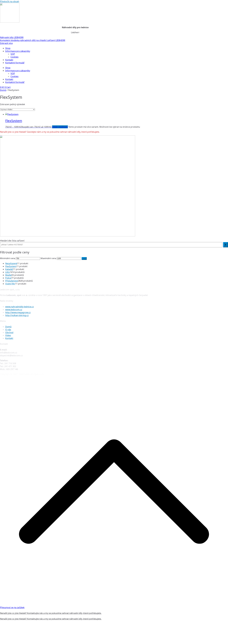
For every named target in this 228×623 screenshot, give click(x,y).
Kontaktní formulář (15, 62)
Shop (7, 48)
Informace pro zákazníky (17, 51)
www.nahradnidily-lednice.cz (19, 306)
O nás (8, 329)
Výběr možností (60, 126)
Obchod (9, 332)
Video (8, 335)
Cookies (14, 56)
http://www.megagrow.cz (18, 312)
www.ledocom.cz (13, 309)
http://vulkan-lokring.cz (17, 315)
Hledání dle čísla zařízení (12, 240)
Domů (3, 90)
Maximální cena (48, 258)
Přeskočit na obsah (9, 1)
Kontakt (9, 59)
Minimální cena (7, 258)
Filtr (84, 258)
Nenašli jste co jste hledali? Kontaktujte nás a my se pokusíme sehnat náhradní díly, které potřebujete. (50, 613)
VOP (13, 54)
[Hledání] (225, 244)
